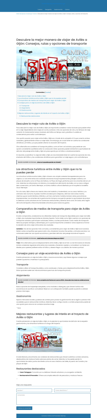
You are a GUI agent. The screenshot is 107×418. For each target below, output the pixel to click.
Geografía (48, 9)
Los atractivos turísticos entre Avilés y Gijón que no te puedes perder (41, 98)
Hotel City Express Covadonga (53, 4)
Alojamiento (24, 108)
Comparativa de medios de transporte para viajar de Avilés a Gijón (41, 100)
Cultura (67, 9)
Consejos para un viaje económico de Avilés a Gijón (36, 103)
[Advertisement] (53, 26)
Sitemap (63, 416)
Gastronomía (58, 9)
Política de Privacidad (54, 416)
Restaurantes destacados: (29, 116)
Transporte (24, 106)
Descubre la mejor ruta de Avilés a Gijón (31, 96)
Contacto (44, 416)
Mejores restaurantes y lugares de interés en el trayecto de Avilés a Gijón (43, 113)
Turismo (40, 9)
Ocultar (47, 92)
